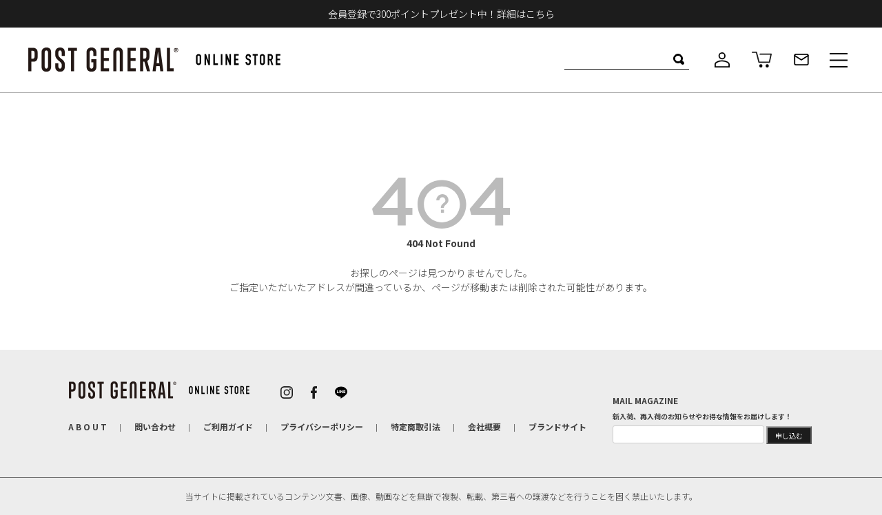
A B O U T (87, 426)
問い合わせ (155, 426)
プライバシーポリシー (321, 426)
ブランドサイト (557, 426)
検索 (678, 59)
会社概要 (484, 426)
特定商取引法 (415, 426)
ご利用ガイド (228, 426)
